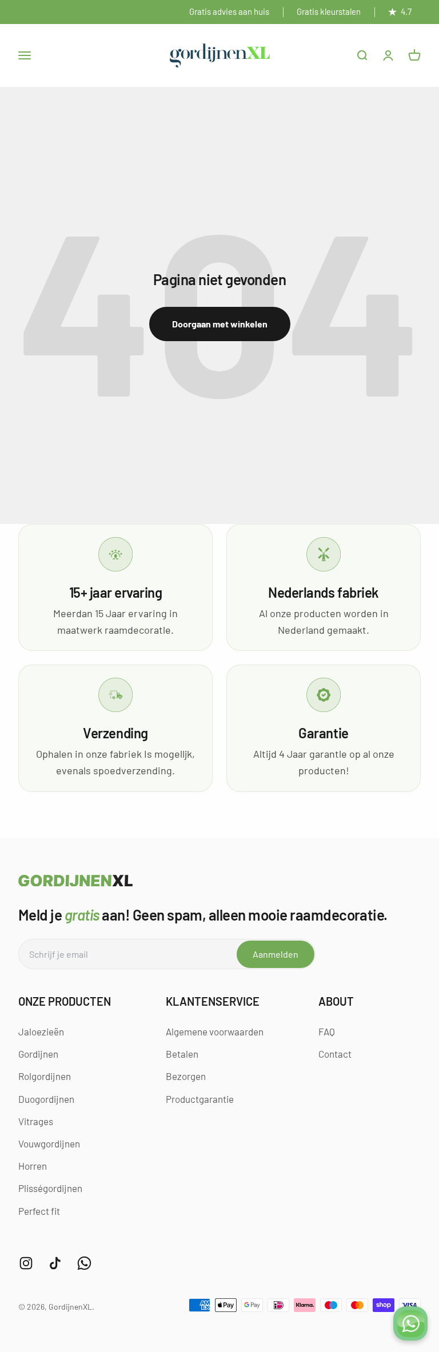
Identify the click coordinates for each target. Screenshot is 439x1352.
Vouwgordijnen (49, 1143)
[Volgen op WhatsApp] (84, 1263)
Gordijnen (38, 1053)
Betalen (182, 1053)
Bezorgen (186, 1076)
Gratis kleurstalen (329, 11)
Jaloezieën (41, 1031)
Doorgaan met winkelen (220, 323)
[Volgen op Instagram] (26, 1263)
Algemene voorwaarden (215, 1031)
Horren (32, 1165)
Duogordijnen (46, 1099)
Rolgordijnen (44, 1076)
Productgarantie (200, 1099)
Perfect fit (39, 1211)
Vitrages (35, 1121)
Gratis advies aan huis (229, 11)
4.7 (406, 11)
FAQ (326, 1031)
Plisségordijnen (50, 1188)
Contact (335, 1053)
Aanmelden (275, 954)
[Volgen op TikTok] (55, 1263)
